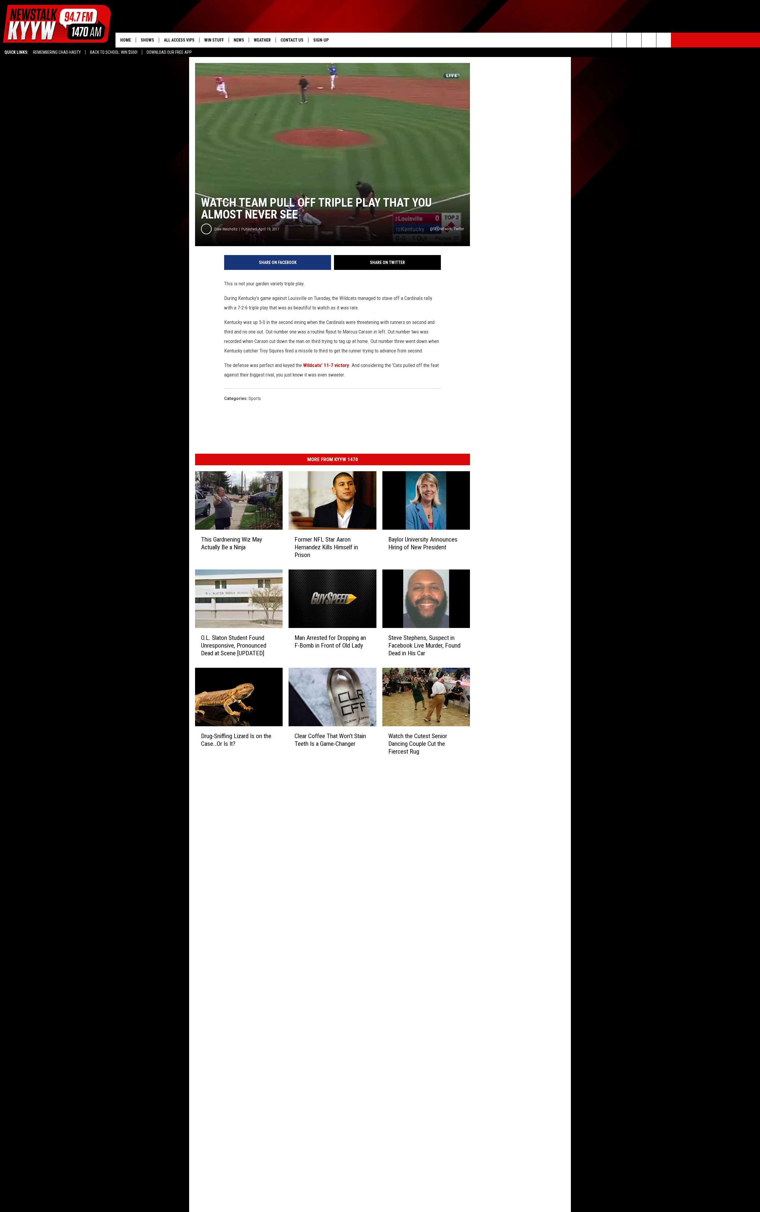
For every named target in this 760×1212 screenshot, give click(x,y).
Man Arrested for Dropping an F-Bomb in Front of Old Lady (330, 641)
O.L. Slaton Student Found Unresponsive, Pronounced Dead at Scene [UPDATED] (233, 645)
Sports (254, 398)
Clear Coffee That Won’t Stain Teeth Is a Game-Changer (330, 739)
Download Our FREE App (169, 52)
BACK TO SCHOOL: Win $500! (113, 52)
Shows (147, 40)
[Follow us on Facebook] (649, 40)
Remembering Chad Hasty (57, 52)
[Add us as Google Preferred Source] (634, 40)
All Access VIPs (179, 40)
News (239, 40)
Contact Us (292, 40)
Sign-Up (321, 40)
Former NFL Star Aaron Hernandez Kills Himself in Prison (326, 547)
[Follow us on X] (663, 40)
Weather (262, 40)
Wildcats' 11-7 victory (326, 365)
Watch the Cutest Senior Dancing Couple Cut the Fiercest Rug (417, 743)
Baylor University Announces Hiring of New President (422, 543)
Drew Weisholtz (226, 229)
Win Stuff (214, 40)
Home (125, 40)
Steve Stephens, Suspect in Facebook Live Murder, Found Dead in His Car (424, 645)
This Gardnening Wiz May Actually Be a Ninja (231, 543)
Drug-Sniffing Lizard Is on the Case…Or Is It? (236, 739)
